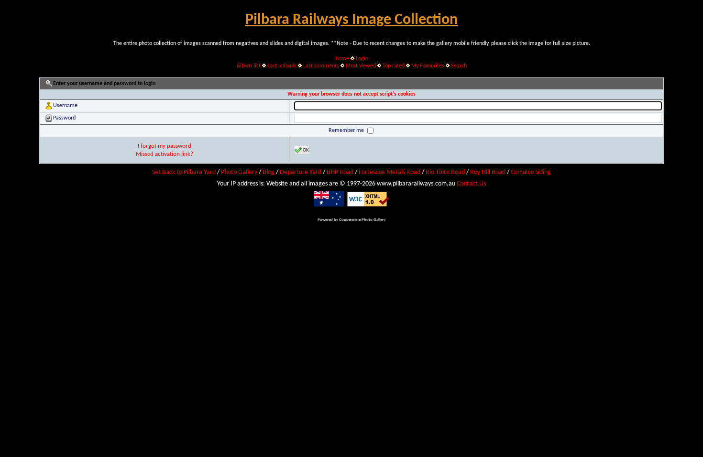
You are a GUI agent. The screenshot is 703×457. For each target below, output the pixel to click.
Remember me (347, 130)
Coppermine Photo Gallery (362, 220)
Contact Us (471, 183)
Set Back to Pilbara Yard (184, 172)
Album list (249, 66)
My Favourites (427, 66)
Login (362, 59)
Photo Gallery (239, 172)
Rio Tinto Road (445, 172)
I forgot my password (164, 146)
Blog (269, 172)
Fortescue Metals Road (389, 172)
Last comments (321, 66)
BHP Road (340, 172)
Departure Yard (300, 172)
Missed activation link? (164, 154)
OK (306, 150)
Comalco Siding (531, 172)
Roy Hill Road (487, 172)
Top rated (394, 66)
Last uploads (282, 66)
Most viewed (361, 66)
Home (342, 59)
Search (459, 66)
